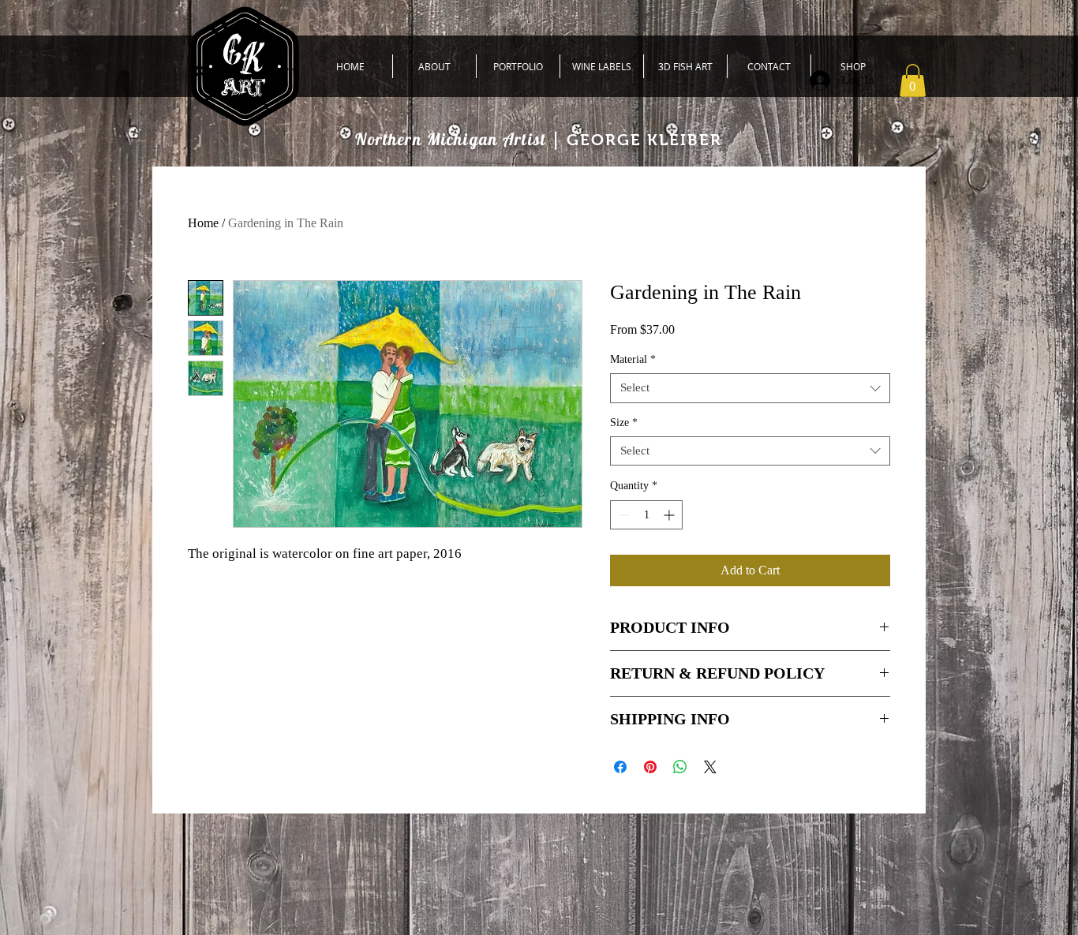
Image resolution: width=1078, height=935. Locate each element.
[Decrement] (622, 515)
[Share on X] (710, 766)
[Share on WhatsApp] (680, 766)
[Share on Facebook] (620, 766)
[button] (912, 80)
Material (633, 359)
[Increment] (670, 515)
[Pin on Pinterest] (650, 766)
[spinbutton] (646, 515)
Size (624, 422)
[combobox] (750, 388)
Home (203, 223)
